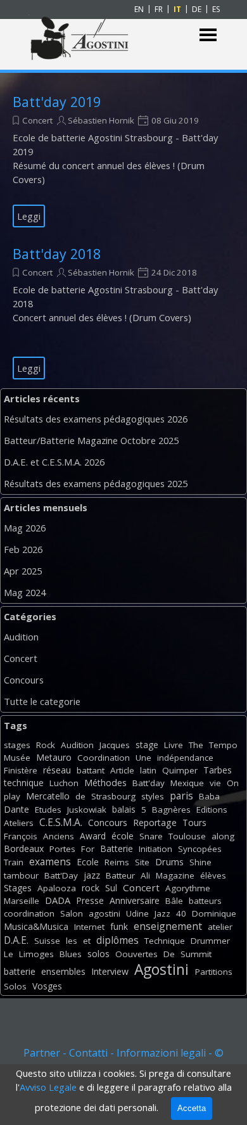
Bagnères (171, 809)
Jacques (114, 745)
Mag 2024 (25, 592)
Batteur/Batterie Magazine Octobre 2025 (91, 440)
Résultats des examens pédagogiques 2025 (95, 483)
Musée (17, 757)
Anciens (58, 836)
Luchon (64, 783)
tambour (21, 875)
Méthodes (105, 783)
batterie (19, 971)
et (87, 940)
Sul (111, 888)
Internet (89, 926)
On (233, 783)
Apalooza (56, 888)
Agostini (161, 969)
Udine (137, 913)
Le (8, 954)
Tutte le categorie (42, 701)
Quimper (180, 770)
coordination (29, 913)
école (122, 836)
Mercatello (48, 796)
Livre (173, 745)
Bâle (174, 900)
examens (50, 861)
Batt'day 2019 (57, 101)
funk (119, 926)
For (87, 849)
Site (142, 862)
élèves (213, 875)
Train (13, 862)
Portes (62, 849)
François (20, 836)
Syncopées (200, 849)
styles (152, 796)
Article (122, 770)
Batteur (120, 875)
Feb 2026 (23, 549)
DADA (57, 900)
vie (215, 783)
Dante (16, 809)
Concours (24, 679)
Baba (209, 796)
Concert (37, 120)
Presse (90, 900)
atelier (220, 926)
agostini (104, 913)
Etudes (48, 809)
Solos (15, 986)
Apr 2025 (23, 570)
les (71, 940)
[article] (123, 161)
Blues (71, 954)
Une (143, 757)
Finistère (20, 770)
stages (17, 745)
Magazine (175, 875)
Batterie (116, 848)
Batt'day (148, 783)
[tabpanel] (123, 1060)
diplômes (117, 940)
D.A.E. (16, 940)
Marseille (21, 900)
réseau (57, 770)
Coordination (103, 757)
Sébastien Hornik (101, 120)
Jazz (162, 913)
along (223, 836)
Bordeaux (24, 848)
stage (147, 745)
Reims (116, 862)
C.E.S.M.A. (60, 822)
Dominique (214, 913)
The (196, 745)
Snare (151, 836)
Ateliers (19, 823)
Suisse (47, 940)
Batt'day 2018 (57, 254)
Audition (21, 636)
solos (98, 954)
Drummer (210, 940)
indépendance (185, 757)
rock (90, 888)
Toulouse (187, 836)
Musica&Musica (36, 926)
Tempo (223, 745)
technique (24, 783)
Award (93, 836)
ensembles (63, 971)
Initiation (155, 849)
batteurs (205, 900)
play (12, 796)
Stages (18, 888)
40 (181, 913)
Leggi (29, 216)
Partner (41, 1053)
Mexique (187, 783)
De (169, 954)
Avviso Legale (48, 1087)
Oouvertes (136, 954)
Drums (169, 862)
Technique (164, 940)
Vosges (47, 986)
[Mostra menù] (208, 35)
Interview (110, 971)
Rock (45, 745)
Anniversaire (135, 900)
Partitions (213, 971)
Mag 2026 (25, 527)
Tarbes (217, 770)
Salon (71, 913)
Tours (194, 823)
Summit (196, 954)
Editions (211, 809)
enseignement (168, 926)
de (80, 796)
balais (124, 809)
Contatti (88, 1053)
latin (148, 770)
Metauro (54, 757)
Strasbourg (113, 796)
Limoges (36, 954)
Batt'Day (61, 875)
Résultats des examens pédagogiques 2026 (95, 418)
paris (181, 796)
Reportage (155, 823)
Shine (200, 862)
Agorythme (187, 888)
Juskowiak (86, 809)
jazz (92, 875)
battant (90, 770)
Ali (145, 875)
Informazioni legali (161, 1053)
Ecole (88, 862)
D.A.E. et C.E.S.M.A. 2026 (54, 461)
